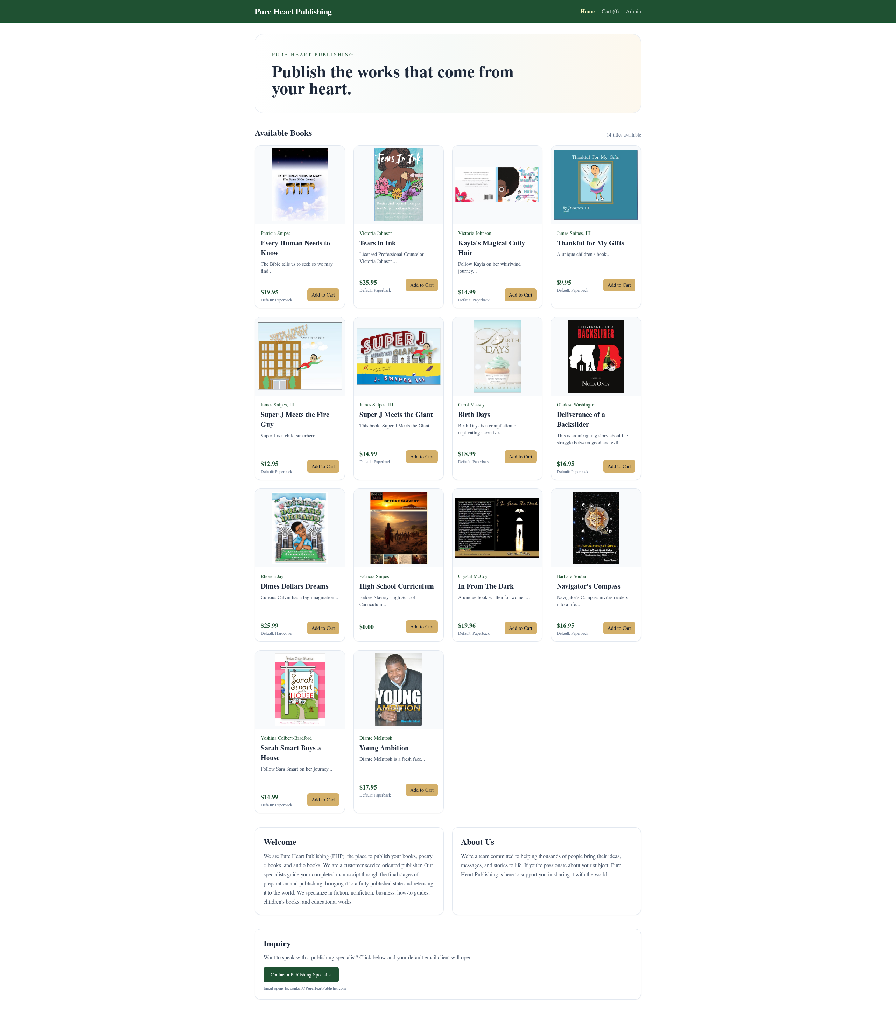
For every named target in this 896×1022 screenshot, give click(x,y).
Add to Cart (323, 294)
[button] (300, 226)
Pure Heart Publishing (293, 11)
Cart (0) (610, 11)
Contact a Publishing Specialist (301, 974)
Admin (633, 11)
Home (588, 11)
